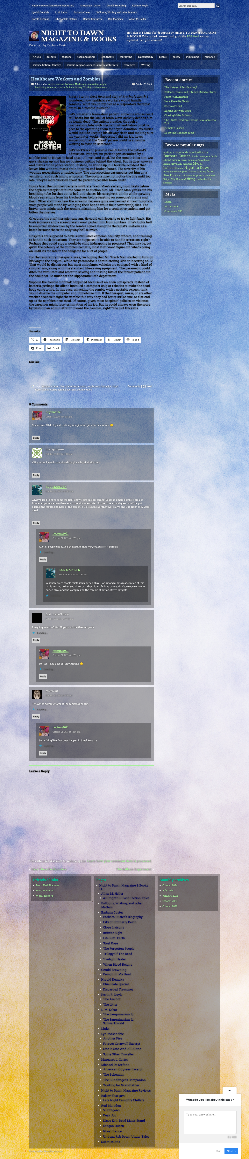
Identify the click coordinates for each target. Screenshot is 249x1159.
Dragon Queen (113, 1126)
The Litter (110, 1004)
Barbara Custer (82, 12)
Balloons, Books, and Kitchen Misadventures (190, 91)
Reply (36, 437)
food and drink (86, 56)
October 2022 (169, 906)
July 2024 (168, 890)
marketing (126, 56)
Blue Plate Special (116, 984)
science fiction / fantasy (47, 64)
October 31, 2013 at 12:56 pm (67, 731)
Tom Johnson (184, 175)
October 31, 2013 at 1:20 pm (59, 453)
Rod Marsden (115, 18)
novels (167, 171)
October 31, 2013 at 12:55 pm (67, 538)
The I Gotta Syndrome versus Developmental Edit (190, 121)
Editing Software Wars (177, 110)
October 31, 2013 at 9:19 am (59, 695)
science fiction (205, 171)
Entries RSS (171, 206)
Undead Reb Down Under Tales (126, 1136)
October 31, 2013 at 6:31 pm (59, 416)
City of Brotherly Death (73, 386)
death (214, 156)
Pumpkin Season (174, 127)
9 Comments (100, 87)
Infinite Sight (112, 933)
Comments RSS (173, 211)
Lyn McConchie (40, 12)
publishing (177, 171)
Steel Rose (169, 175)
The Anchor (112, 999)
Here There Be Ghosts (176, 101)
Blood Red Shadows (47, 885)
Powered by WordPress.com (45, 1151)
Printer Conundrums (176, 96)
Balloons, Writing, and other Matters (116, 12)
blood (194, 156)
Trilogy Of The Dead (117, 954)
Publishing (192, 56)
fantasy (176, 159)
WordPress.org (44, 895)
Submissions (110, 1142)
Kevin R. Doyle (140, 5)
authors (51, 56)
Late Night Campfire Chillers (123, 1100)
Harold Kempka (40, 18)
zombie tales (84, 389)
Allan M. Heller (137, 18)
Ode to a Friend (173, 105)
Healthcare (107, 56)
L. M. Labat (61, 12)
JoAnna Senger (203, 159)
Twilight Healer (114, 959)
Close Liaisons (113, 927)
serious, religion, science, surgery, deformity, (92, 64)
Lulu (179, 163)
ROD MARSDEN (56, 486)
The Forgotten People (118, 948)
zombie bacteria (67, 389)
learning (167, 163)
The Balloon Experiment (134, 869)
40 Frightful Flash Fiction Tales (126, 898)
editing (167, 159)
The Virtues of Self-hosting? (180, 87)
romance (210, 56)
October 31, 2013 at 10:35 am (60, 618)
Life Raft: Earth (114, 938)
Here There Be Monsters (49, 869)
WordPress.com (45, 890)
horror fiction (188, 159)
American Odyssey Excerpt (123, 1069)
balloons (66, 56)
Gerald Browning (116, 5)
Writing (145, 64)
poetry (176, 56)
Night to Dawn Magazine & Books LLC (53, 5)
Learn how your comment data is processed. (119, 861)
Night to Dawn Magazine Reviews (126, 1090)
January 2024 (170, 895)
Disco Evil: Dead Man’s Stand (124, 1120)
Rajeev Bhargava (92, 18)
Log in (168, 201)
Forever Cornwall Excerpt (121, 1043)
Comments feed (140, 386)
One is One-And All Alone (122, 1049)
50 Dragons (111, 1110)
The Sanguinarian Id (118, 1014)
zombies (167, 182)
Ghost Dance (112, 1131)
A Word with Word (184, 152)
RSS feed (193, 36)
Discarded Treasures (118, 989)
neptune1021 (54, 412)
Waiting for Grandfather (121, 1085)
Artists (37, 56)
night (181, 168)
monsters (187, 163)
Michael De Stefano (66, 18)
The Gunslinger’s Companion (124, 1080)
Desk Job (109, 1115)
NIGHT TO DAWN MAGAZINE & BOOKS (78, 36)
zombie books (203, 179)
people (163, 56)
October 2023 (169, 900)
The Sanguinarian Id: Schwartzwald (118, 1021)
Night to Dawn (197, 167)
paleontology (145, 56)
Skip (218, 1151)
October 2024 (169, 885)
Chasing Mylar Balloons (178, 115)
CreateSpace (203, 156)
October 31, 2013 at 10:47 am (60, 491)
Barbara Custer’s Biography (123, 917)
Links (105, 1028)
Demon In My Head (117, 974)
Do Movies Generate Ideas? (180, 132)
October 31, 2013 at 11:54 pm (73, 574)
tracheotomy (49, 389)
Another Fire (112, 1038)
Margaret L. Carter (90, 5)
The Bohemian (113, 1074)
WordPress (177, 179)
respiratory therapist (99, 386)
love (174, 163)
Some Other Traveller (118, 1054)
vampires (129, 64)
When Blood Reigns (117, 964)
